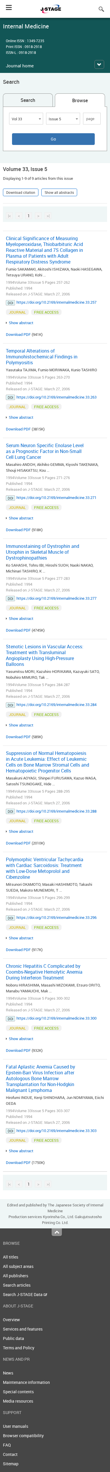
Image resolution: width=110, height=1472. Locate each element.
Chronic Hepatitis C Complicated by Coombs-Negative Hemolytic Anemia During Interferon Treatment (44, 972)
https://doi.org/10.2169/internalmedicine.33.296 (56, 917)
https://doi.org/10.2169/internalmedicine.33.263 (56, 397)
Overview (11, 1319)
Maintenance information (26, 1382)
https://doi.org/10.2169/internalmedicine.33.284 (56, 704)
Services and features (23, 1329)
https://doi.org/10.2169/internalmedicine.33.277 (56, 598)
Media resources (18, 1401)
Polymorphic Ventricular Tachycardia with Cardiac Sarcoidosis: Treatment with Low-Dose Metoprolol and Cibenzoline (44, 868)
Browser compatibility (23, 1435)
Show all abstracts (59, 192)
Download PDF (18, 334)
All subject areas (18, 1266)
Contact (10, 1454)
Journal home (20, 66)
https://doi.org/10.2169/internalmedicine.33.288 (56, 811)
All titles (10, 1257)
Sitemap (10, 1463)
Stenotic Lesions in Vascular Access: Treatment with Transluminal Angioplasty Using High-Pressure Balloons (44, 655)
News (8, 1373)
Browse (80, 100)
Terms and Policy (18, 1347)
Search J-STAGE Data (23, 1294)
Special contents (18, 1391)
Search (28, 100)
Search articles (17, 1285)
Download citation (20, 192)
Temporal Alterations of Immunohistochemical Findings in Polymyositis (41, 357)
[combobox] (26, 118)
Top (57, 1232)
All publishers (15, 1275)
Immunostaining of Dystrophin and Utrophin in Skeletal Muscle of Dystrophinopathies (42, 552)
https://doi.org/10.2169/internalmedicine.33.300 (56, 1018)
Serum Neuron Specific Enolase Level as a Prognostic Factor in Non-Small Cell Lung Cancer (45, 451)
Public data (13, 1338)
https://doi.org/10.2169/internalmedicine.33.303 (56, 1130)
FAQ (7, 1445)
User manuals (15, 1426)
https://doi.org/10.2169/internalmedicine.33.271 (56, 497)
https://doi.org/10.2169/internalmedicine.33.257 (56, 302)
